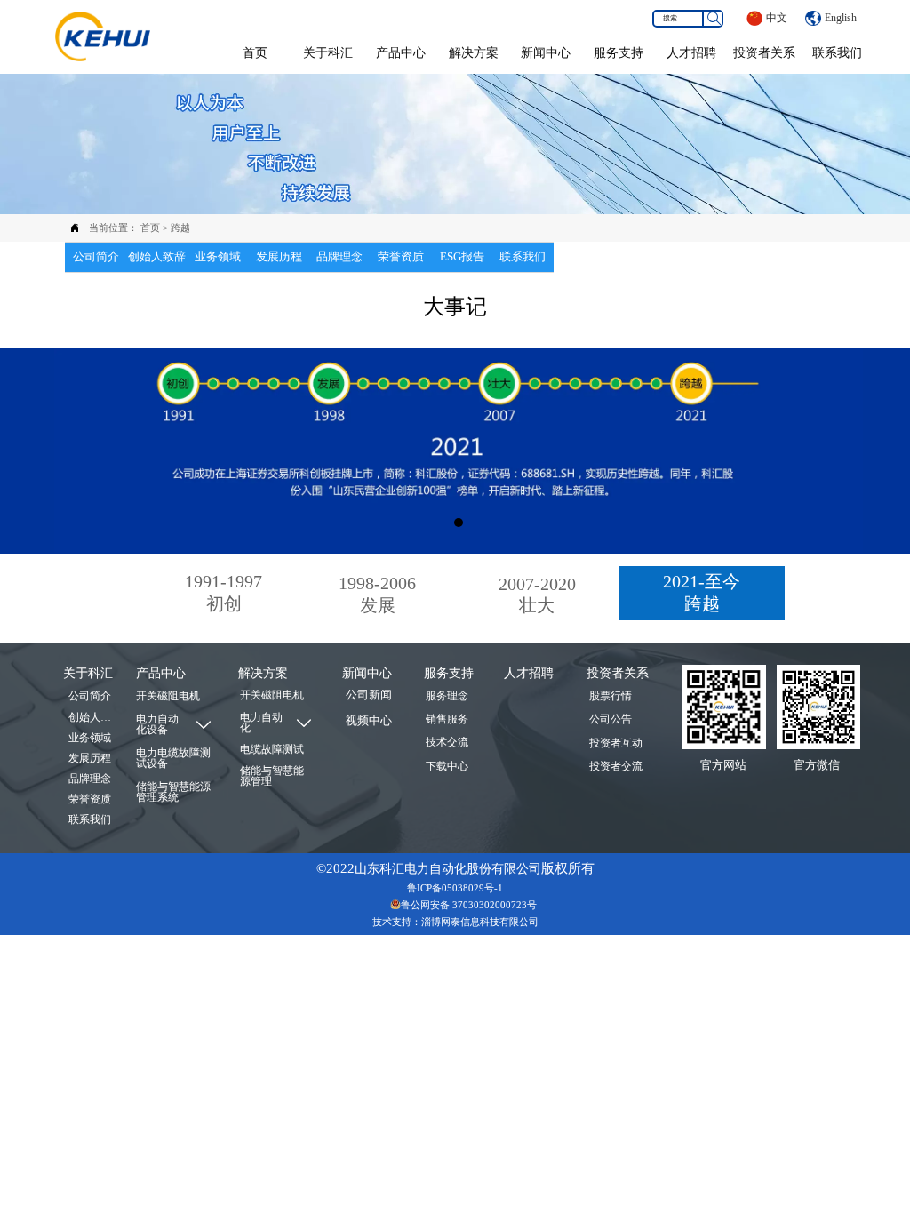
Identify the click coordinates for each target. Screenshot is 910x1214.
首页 (150, 227)
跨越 (180, 227)
